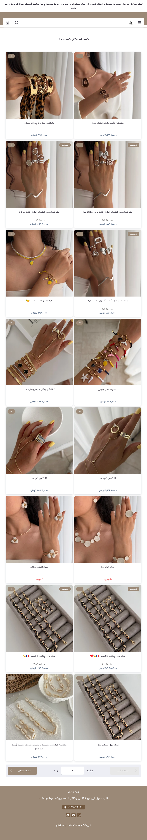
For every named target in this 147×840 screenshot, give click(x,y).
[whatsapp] (68, 815)
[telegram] (73, 815)
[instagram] (79, 815)
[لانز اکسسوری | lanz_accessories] (131, 23)
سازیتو (60, 825)
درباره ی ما (73, 791)
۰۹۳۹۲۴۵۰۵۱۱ (75, 807)
